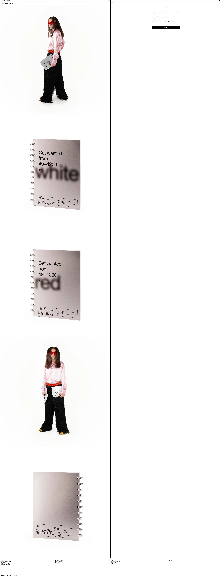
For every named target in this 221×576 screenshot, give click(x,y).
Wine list (165, 27)
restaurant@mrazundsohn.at (5, 563)
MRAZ (109, 0)
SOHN (112, 2)
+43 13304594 (9, 0)
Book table (3, 0)
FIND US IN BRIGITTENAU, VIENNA (7, 3)
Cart (219, 0)
